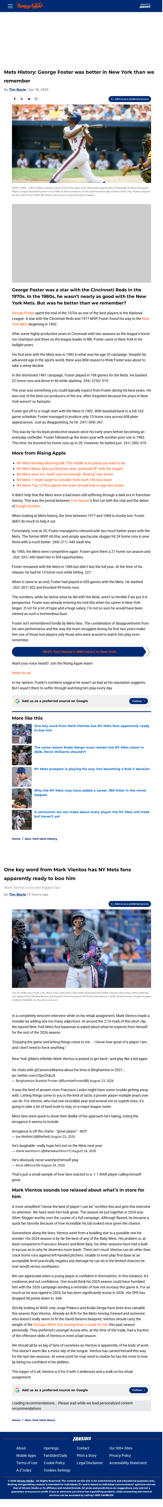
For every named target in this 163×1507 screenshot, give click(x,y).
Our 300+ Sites (120, 1448)
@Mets (33, 1059)
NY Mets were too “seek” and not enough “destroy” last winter (65, 474)
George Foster (23, 313)
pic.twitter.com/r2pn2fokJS (33, 1075)
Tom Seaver (80, 500)
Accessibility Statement (128, 1463)
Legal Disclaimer (90, 1463)
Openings (51, 1448)
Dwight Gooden (28, 506)
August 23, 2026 (102, 1081)
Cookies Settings (57, 1470)
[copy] (36, 99)
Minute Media (25, 1480)
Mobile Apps (26, 1455)
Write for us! (21, 673)
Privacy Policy (120, 1455)
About (21, 1448)
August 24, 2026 (84, 1151)
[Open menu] (10, 6)
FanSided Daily (55, 1455)
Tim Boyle (17, 89)
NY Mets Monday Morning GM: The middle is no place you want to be (71, 463)
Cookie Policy (54, 1463)
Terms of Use (26, 1463)
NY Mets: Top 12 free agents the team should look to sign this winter (70, 485)
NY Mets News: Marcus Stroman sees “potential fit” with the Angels (70, 469)
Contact (83, 1448)
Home (16, 839)
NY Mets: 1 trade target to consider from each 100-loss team (64, 480)
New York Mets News (40, 1420)
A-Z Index (23, 1470)
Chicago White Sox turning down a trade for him (70, 1324)
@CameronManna (48, 1070)
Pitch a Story (87, 1455)
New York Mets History (41, 839)
